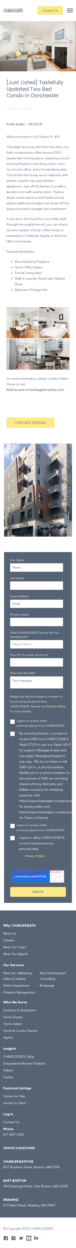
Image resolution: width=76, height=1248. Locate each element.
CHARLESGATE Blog (18, 1057)
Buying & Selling (18, 108)
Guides (8, 1077)
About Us (9, 933)
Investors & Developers (19, 1010)
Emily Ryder (15, 124)
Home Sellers (12, 1024)
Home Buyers (13, 1017)
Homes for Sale (14, 1096)
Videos (8, 1070)
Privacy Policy (55, 706)
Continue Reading (30, 423)
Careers (8, 940)
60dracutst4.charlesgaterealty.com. (35, 390)
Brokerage (47, 985)
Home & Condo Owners (20, 1031)
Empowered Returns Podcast (24, 1063)
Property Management (19, 992)
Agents (8, 1037)
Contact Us (50, 10)
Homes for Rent (14, 1103)
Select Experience (16, 985)
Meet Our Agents (15, 954)
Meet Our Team (14, 947)
